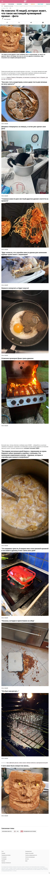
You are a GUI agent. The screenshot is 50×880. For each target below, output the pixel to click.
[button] (7, 22)
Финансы (33, 4)
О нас (3, 851)
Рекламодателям (28, 851)
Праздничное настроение (8, 6)
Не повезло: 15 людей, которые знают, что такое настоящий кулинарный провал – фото (30, 6)
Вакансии (3, 860)
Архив (26, 860)
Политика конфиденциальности (31, 855)
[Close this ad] (49, 873)
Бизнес (26, 4)
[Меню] (2, 1)
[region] (25, 877)
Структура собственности (6, 862)
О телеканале (4, 857)
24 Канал (3, 4)
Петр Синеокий (7, 19)
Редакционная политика (6, 855)
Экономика (19, 4)
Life (2, 6)
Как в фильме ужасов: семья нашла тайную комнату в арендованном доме (27, 762)
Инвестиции (40, 4)
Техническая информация (30, 857)
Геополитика (11, 4)
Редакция (3, 853)
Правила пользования (29, 853)
